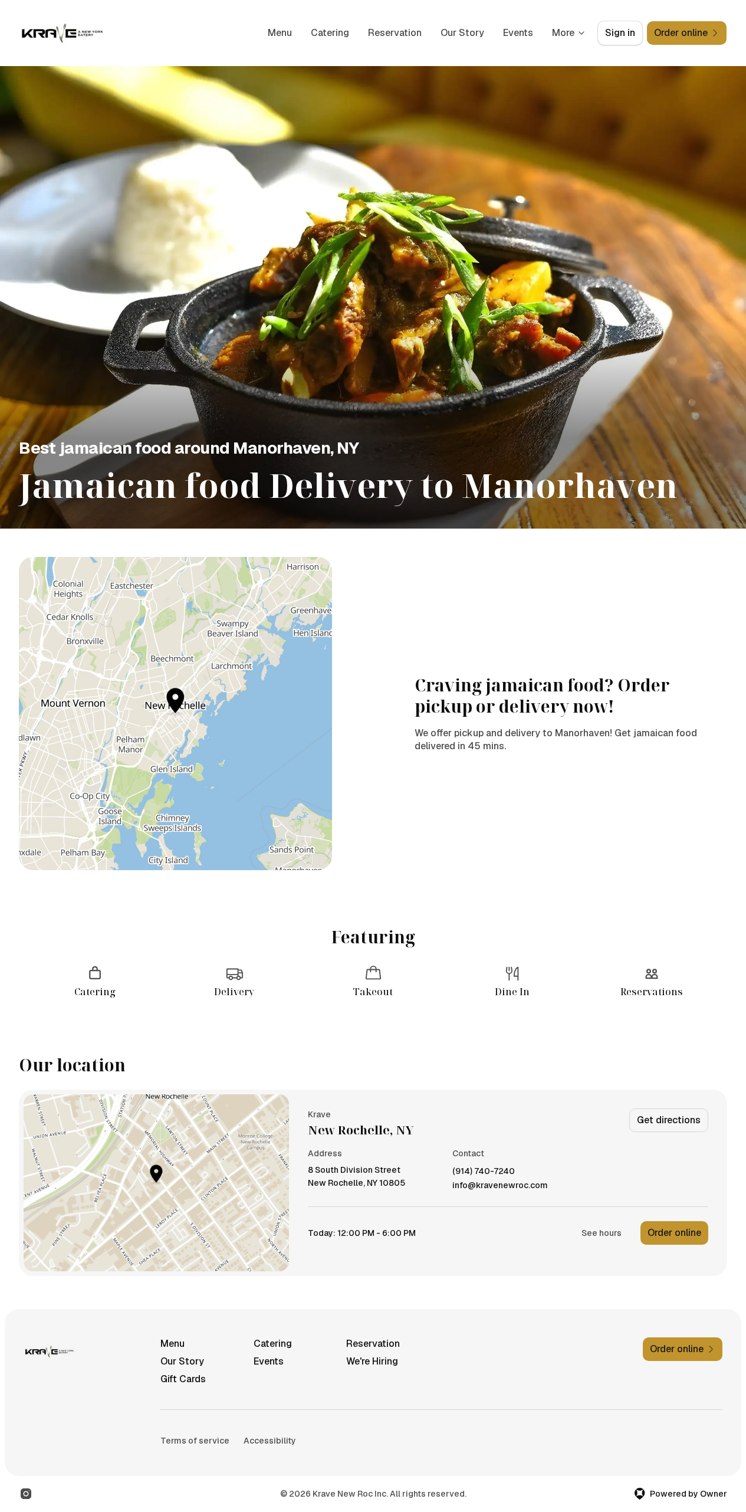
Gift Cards (183, 1379)
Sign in (620, 33)
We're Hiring (372, 1361)
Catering (330, 33)
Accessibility (270, 1440)
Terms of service (194, 1440)
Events (518, 33)
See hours (601, 1233)
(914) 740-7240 (483, 1171)
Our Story (462, 33)
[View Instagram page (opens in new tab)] (26, 1494)
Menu (280, 33)
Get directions (669, 1120)
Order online (674, 1232)
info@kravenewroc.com (500, 1185)
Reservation (395, 33)
